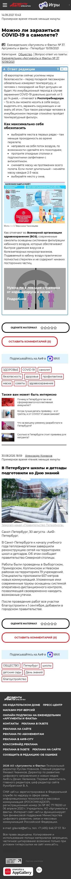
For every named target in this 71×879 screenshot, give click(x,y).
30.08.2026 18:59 (12, 455)
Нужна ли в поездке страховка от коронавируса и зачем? (33, 290)
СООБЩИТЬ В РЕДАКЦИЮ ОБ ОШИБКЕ (30, 754)
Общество (25, 54)
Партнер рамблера (34, 861)
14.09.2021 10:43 (11, 15)
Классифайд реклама (20, 744)
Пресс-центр (52, 705)
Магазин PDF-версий (19, 710)
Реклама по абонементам (23, 734)
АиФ (12, 226)
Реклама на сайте (17, 729)
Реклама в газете (34, 723)
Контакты (11, 723)
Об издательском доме (21, 705)
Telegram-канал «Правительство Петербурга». (33, 525)
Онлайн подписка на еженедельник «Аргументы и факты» (32, 717)
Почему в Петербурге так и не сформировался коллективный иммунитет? (35, 402)
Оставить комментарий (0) (30, 341)
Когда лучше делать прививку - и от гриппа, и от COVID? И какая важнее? (38, 412)
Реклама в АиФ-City (18, 739)
